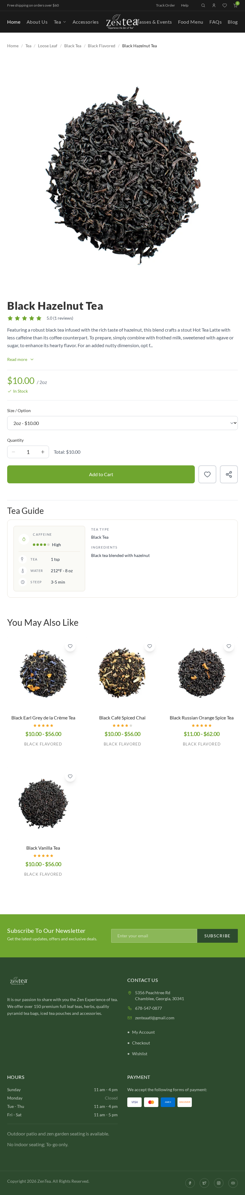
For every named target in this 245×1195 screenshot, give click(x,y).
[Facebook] (190, 1183)
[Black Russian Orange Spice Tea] (202, 673)
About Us (37, 22)
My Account (143, 1032)
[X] (204, 1183)
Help (185, 5)
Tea (57, 22)
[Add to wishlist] (207, 474)
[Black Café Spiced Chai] (122, 673)
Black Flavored (101, 45)
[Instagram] (218, 1183)
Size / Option (19, 410)
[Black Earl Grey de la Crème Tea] (43, 673)
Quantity (15, 440)
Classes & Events (153, 22)
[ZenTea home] (122, 21)
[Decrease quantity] (13, 452)
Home (14, 22)
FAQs (215, 22)
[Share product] (229, 474)
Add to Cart (101, 474)
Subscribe (217, 935)
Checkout (141, 1042)
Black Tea (72, 45)
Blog (233, 22)
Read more (17, 359)
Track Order (165, 5)
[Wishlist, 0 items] (224, 5)
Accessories (86, 22)
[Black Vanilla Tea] (43, 803)
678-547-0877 (148, 1008)
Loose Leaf (47, 45)
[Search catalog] (203, 5)
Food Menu (190, 22)
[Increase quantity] (43, 452)
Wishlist (139, 1053)
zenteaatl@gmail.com (154, 1017)
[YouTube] (233, 1183)
